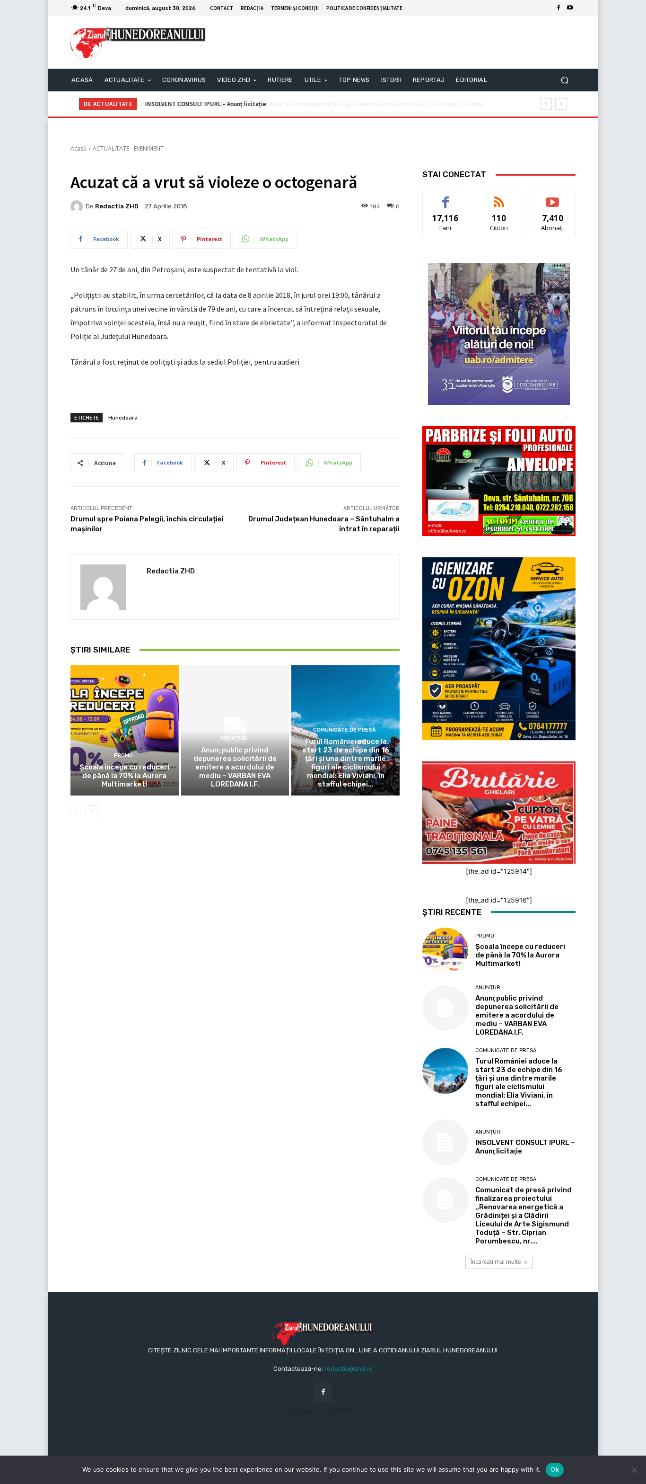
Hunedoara (123, 417)
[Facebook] (558, 8)
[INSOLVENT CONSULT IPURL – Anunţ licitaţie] (445, 1142)
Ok (554, 1469)
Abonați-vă (552, 197)
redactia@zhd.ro (348, 1368)
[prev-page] (76, 811)
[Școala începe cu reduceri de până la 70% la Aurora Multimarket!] (124, 730)
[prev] (546, 104)
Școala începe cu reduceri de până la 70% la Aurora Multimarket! (124, 775)
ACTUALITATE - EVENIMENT (128, 148)
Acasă (78, 148)
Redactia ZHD (117, 206)
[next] (561, 104)
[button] (564, 80)
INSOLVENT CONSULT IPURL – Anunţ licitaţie (204, 104)
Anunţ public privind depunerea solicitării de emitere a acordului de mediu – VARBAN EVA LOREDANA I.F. (235, 767)
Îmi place (445, 197)
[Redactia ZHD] (78, 206)
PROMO (123, 755)
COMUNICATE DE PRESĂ (344, 730)
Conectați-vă (499, 197)
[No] (634, 1470)
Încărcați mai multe (496, 1262)
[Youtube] (570, 8)
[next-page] (91, 811)
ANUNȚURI (233, 738)
